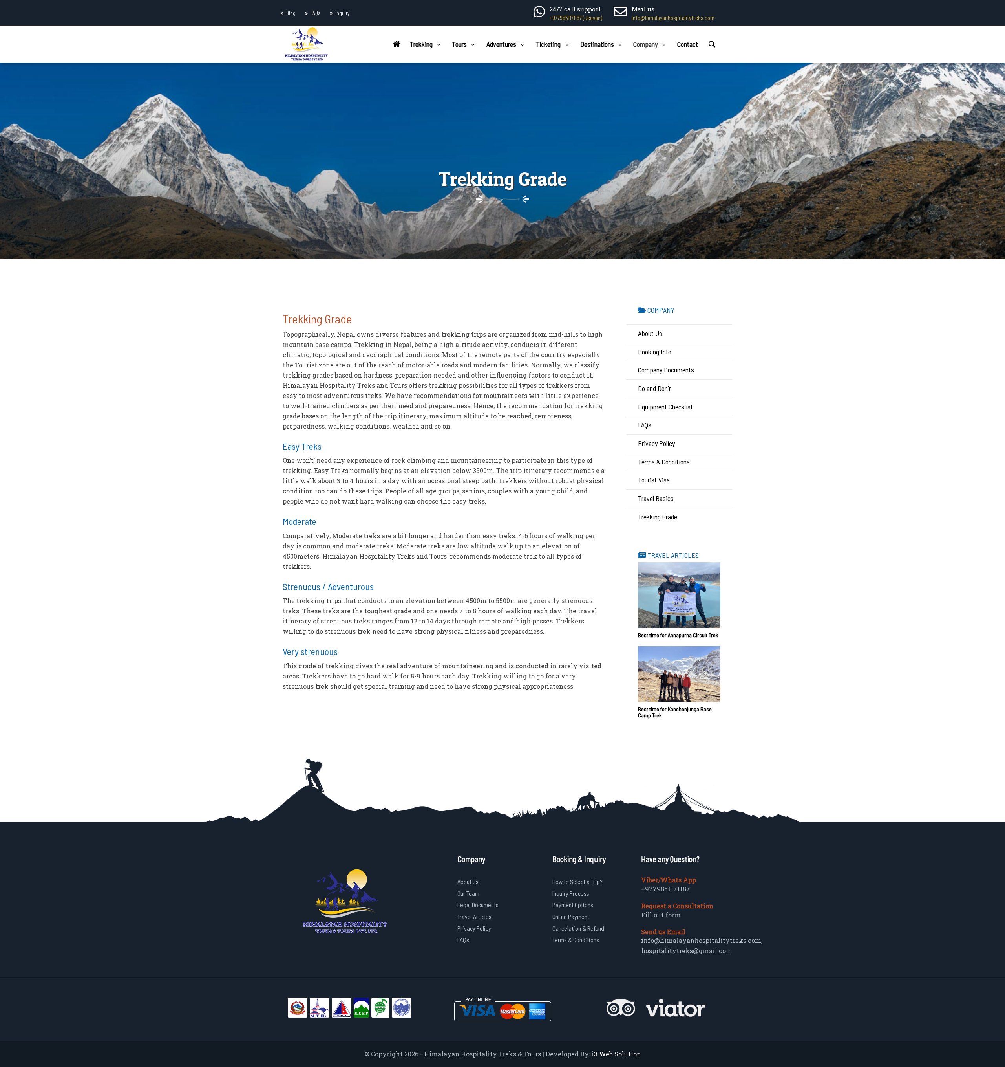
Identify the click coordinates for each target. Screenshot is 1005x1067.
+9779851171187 (665, 889)
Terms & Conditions (664, 461)
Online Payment (570, 916)
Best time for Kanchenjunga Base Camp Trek (675, 712)
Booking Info (654, 351)
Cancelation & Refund (578, 928)
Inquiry (342, 13)
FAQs (315, 13)
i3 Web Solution (616, 1054)
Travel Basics (656, 498)
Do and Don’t (654, 388)
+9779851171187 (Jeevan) (576, 17)
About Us (650, 333)
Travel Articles (474, 916)
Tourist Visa (654, 479)
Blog (291, 13)
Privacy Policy (656, 443)
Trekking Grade (657, 516)
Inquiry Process (570, 893)
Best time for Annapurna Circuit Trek (678, 635)
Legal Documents (478, 904)
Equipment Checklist (665, 406)
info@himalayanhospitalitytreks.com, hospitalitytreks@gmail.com (701, 945)
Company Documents (666, 369)
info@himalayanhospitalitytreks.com (673, 17)
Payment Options (572, 904)
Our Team (468, 893)
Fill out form (661, 915)
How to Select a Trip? (577, 881)
